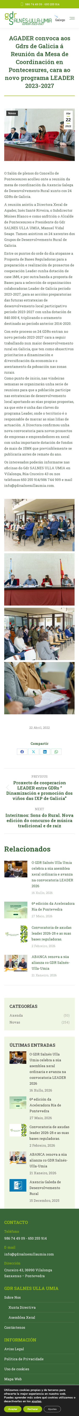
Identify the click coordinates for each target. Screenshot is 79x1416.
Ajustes (52, 1409)
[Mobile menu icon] (72, 18)
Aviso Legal (14, 1349)
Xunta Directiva (22, 1307)
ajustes (36, 1401)
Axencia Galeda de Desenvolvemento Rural (45, 1188)
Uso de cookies (16, 1369)
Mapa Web (13, 1379)
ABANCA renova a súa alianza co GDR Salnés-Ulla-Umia (51, 962)
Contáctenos (14, 1327)
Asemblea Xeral (21, 1317)
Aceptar (12, 1409)
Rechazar (32, 1409)
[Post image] (15, 869)
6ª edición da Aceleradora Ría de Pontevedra (53, 906)
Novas (12, 113)
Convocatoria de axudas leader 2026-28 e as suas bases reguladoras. (51, 933)
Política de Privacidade (24, 1359)
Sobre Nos (12, 1297)
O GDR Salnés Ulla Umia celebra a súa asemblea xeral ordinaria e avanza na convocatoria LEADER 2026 (52, 874)
